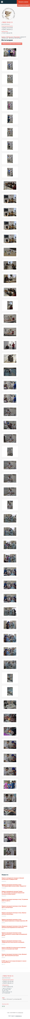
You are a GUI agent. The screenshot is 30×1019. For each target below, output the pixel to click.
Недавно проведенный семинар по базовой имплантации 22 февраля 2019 (13, 878)
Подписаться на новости (23, 5)
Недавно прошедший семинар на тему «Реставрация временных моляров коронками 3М (14, 920)
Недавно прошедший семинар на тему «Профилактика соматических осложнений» (13, 941)
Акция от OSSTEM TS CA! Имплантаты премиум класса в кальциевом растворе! (14, 948)
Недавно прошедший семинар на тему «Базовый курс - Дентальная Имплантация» (14, 955)
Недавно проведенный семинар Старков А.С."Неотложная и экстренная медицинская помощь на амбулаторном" (13, 893)
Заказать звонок (23, 2)
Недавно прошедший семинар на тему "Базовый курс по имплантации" (14, 907)
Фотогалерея (17, 36)
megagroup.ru (18, 1015)
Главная (3, 36)
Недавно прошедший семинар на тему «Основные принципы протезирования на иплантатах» (14, 927)
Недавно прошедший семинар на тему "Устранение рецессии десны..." (15, 900)
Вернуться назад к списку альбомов (12, 43)
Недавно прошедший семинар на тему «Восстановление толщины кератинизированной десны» (14, 934)
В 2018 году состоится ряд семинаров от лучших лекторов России (14, 961)
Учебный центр (9, 36)
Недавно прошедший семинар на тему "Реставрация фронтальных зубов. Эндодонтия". (14, 885)
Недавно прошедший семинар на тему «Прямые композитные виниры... (14, 913)
